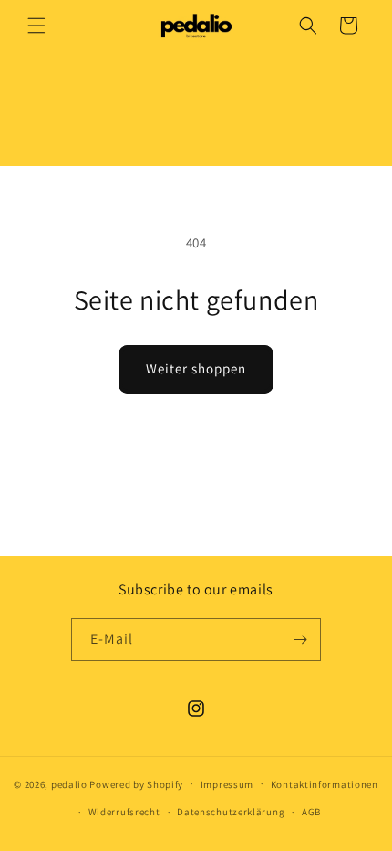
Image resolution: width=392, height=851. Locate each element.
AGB (311, 811)
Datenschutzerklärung (230, 811)
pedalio (69, 783)
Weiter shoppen (196, 368)
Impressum (227, 784)
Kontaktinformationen (324, 784)
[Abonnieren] (300, 639)
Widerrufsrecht (124, 811)
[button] (36, 25)
